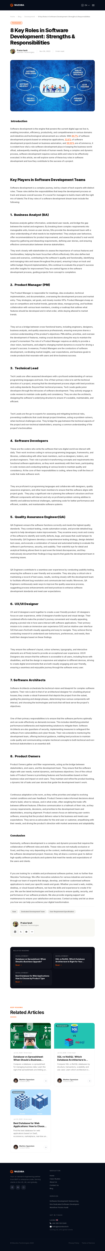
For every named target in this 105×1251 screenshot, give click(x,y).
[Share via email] (26, 931)
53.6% (68, 139)
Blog (19, 17)
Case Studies (55, 1179)
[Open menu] (93, 5)
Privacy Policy (74, 1243)
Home (12, 17)
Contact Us (54, 1185)
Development (29, 17)
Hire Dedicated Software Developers (64, 1204)
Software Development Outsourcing (64, 1201)
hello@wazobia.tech (60, 1227)
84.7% (75, 136)
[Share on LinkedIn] (15, 931)
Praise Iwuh (22, 50)
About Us (53, 1182)
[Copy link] (32, 931)
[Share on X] (20, 931)
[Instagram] (24, 1187)
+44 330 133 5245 (59, 1223)
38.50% (70, 143)
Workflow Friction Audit (59, 1207)
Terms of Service (88, 1243)
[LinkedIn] (12, 1187)
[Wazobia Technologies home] (17, 5)
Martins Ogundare (26, 1079)
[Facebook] (18, 1187)
